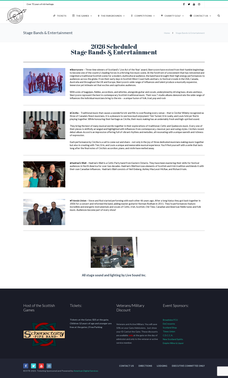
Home (167, 33)
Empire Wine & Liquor (173, 343)
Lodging (162, 366)
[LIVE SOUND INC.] (114, 267)
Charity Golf (173, 15)
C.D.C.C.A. (168, 335)
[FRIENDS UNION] (44, 224)
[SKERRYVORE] (44, 95)
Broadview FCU (170, 319)
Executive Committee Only (188, 366)
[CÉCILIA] (44, 138)
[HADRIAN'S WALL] (44, 186)
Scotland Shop (170, 327)
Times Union (169, 331)
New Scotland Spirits (173, 339)
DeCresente (169, 323)
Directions (145, 366)
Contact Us (201, 15)
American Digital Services (86, 370)
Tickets (61, 15)
